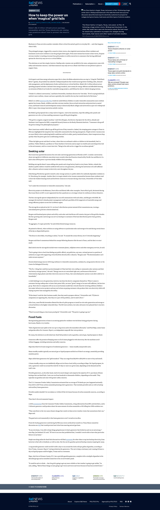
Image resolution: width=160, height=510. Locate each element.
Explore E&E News (81, 502)
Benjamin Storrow (123, 88)
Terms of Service (124, 506)
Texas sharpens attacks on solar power (119, 50)
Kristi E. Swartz (35, 22)
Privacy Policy (113, 506)
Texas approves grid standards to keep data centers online (119, 72)
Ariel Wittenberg (113, 88)
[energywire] (113, 46)
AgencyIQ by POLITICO (109, 502)
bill (40, 425)
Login (125, 4)
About (100, 4)
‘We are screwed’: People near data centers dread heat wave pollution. (118, 84)
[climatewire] (114, 80)
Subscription (89, 4)
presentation (37, 404)
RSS (121, 502)
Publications (77, 4)
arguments (69, 439)
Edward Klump (45, 22)
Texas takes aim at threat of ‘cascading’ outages (117, 61)
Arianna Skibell (56, 22)
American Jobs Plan (46, 101)
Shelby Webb (112, 53)
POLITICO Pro (94, 502)
